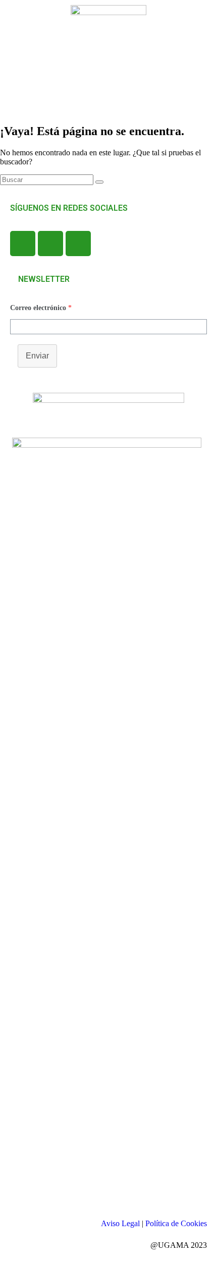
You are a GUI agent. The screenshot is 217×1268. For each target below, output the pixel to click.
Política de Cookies (176, 1223)
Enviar (37, 355)
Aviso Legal (120, 1223)
